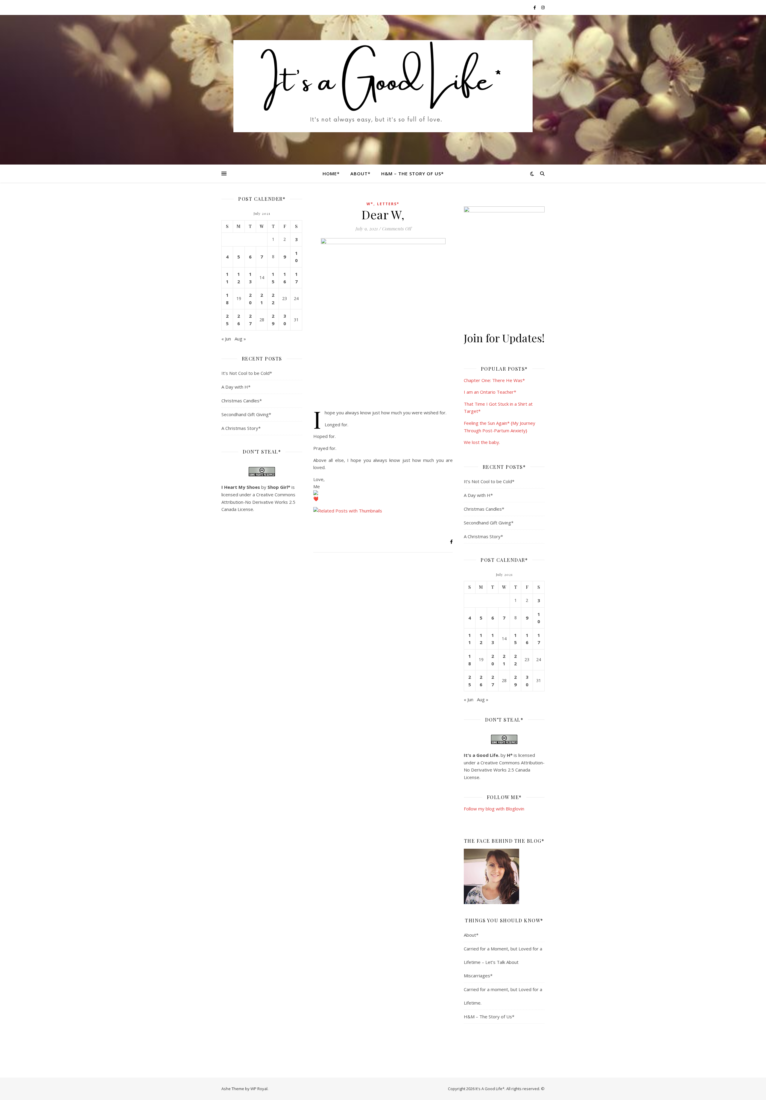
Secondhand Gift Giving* (246, 414)
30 (284, 319)
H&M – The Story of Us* (412, 174)
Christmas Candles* (241, 401)
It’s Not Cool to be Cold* (246, 373)
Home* (331, 174)
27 (250, 319)
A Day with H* (235, 387)
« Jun (226, 339)
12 (238, 277)
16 (284, 277)
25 (227, 319)
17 (296, 277)
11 (227, 277)
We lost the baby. (482, 442)
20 (250, 298)
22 (273, 298)
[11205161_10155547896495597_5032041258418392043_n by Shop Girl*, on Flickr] (504, 876)
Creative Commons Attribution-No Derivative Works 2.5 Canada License (258, 502)
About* (360, 174)
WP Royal (259, 1088)
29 (273, 319)
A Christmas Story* (241, 428)
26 (238, 319)
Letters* (388, 203)
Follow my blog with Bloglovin (494, 809)
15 (273, 277)
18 (227, 298)
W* (370, 203)
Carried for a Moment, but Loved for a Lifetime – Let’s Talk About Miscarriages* (503, 962)
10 (296, 257)
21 (261, 298)
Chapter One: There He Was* (494, 380)
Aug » (240, 339)
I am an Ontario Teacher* (490, 392)
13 (250, 277)
